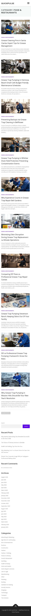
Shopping (3, 590)
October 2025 (5, 503)
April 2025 (4, 519)
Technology (4, 592)
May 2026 (4, 485)
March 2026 (4, 490)
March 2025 (4, 522)
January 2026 (4, 495)
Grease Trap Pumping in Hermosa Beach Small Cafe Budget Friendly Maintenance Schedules (15, 83)
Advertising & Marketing (7, 537)
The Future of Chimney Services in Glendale (12, 442)
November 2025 (5, 501)
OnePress (21, 610)
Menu (28, 3)
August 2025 (4, 509)
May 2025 (4, 516)
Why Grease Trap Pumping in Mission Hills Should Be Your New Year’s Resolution (14, 395)
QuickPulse (7, 3)
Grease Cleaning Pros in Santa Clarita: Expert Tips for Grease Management (13, 43)
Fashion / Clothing (6, 553)
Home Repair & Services (7, 569)
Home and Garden (6, 566)
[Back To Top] (15, 606)
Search (3, 423)
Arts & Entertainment (7, 542)
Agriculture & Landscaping (8, 540)
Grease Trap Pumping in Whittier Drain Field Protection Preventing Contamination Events (14, 161)
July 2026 (3, 480)
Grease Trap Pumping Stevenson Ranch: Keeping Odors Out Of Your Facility (15, 316)
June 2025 (4, 514)
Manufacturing (5, 574)
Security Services (5, 587)
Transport (4, 595)
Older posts (6, 413)
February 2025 (5, 524)
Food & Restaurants (7, 37)
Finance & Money (6, 555)
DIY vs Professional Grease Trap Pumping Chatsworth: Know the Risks (14, 356)
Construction (4, 548)
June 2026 (4, 482)
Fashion (3, 550)
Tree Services (4, 598)
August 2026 (4, 477)
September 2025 (5, 506)
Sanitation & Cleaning (7, 585)
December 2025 (5, 498)
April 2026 (4, 487)
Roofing (3, 582)
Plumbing (3, 579)
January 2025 (4, 527)
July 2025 (3, 511)
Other (2, 577)
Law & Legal (4, 571)
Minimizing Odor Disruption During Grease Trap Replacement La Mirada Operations (14, 237)
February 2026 (5, 493)
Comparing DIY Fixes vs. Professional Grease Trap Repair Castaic (14, 277)
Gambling (3, 561)
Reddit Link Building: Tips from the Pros (11, 446)
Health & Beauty (5, 563)
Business (3, 545)
